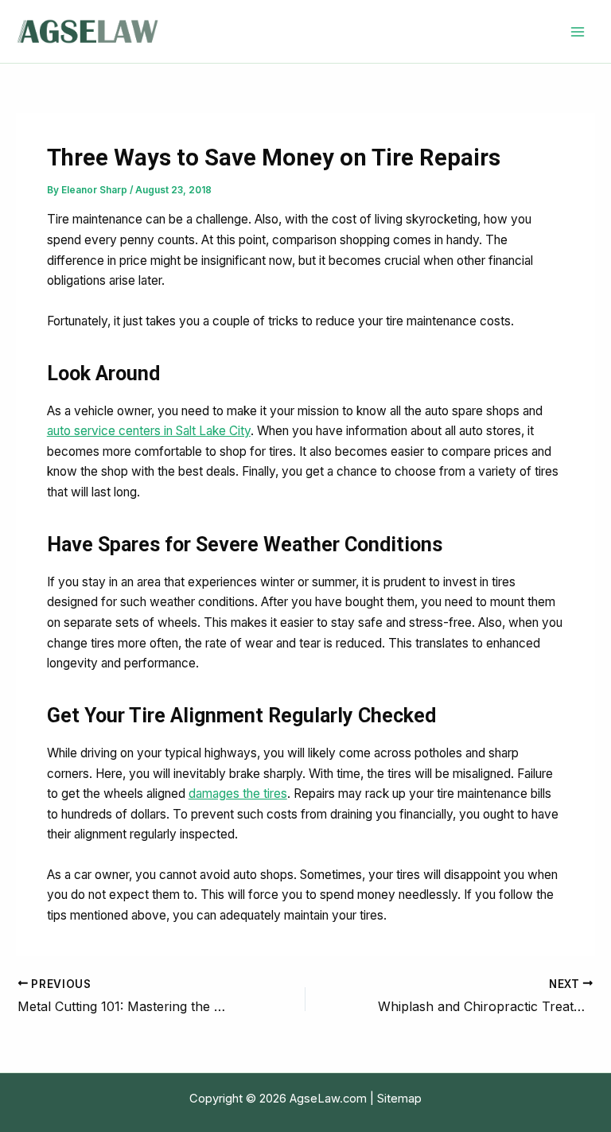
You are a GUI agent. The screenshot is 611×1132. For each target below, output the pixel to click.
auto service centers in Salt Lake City (149, 430)
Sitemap (399, 1098)
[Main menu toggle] (578, 31)
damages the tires (238, 793)
